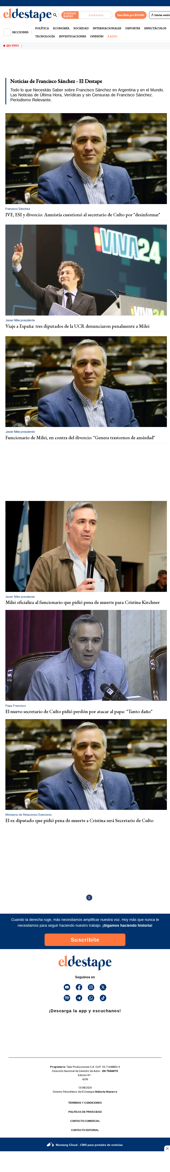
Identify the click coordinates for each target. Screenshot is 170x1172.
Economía (61, 28)
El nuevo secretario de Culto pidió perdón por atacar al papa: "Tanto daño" (79, 711)
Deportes (132, 28)
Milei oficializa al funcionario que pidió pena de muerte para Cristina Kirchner (82, 602)
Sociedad (81, 28)
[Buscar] (55, 15)
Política (42, 28)
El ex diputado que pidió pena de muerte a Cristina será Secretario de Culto (79, 820)
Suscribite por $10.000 (130, 15)
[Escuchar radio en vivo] (95, 15)
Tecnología (45, 36)
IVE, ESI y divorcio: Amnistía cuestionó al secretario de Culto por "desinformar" (82, 215)
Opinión (96, 36)
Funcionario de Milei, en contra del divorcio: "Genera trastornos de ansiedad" (80, 437)
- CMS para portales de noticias (89, 1145)
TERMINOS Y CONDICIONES (85, 1102)
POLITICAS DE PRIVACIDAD (85, 1111)
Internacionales (107, 28)
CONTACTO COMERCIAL (85, 1121)
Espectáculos (155, 28)
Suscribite (85, 940)
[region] (36, 63)
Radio (112, 36)
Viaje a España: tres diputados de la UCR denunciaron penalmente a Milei (77, 326)
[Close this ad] (167, 1148)
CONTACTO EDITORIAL (85, 1130)
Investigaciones (72, 36)
